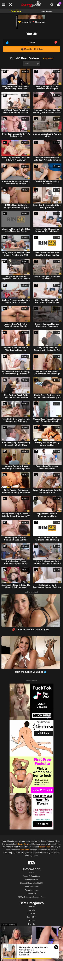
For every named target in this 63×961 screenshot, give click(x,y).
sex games (46, 11)
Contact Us (31, 894)
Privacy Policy (31, 880)
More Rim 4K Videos (33, 49)
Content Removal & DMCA (31, 883)
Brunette (31, 920)
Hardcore (31, 913)
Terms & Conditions (31, 876)
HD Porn (31, 906)
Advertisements (31, 890)
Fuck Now (16, 11)
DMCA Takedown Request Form (31, 897)
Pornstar (31, 910)
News (31, 873)
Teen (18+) (31, 917)
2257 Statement (31, 887)
